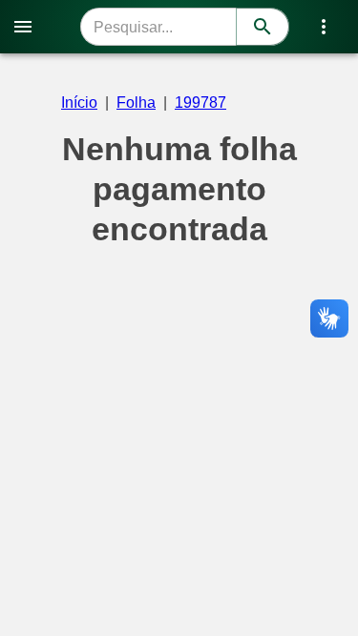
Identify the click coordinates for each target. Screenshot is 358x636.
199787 (200, 102)
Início (79, 102)
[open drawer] (23, 27)
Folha (136, 102)
